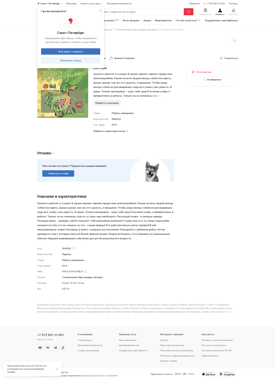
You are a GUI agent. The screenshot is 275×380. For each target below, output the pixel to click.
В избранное (214, 79)
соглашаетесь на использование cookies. (25, 370)
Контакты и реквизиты (214, 345)
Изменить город (70, 60)
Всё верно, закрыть (70, 51)
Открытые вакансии (88, 350)
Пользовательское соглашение (176, 350)
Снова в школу (107, 20)
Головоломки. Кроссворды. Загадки (82, 277)
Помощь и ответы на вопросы (217, 340)
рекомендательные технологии (100, 375)
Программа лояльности (90, 345)
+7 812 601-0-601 (50, 335)
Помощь (233, 3)
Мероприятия (163, 20)
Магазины (71, 3)
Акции (147, 20)
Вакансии (195, 3)
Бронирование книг (129, 345)
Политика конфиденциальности (177, 355)
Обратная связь (210, 355)
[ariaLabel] (57, 369)
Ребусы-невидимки (123, 113)
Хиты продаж (131, 20)
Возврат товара (168, 360)
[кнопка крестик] (100, 10)
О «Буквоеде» (85, 340)
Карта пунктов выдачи (172, 345)
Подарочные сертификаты (221, 20)
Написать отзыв (58, 173)
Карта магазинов (128, 340)
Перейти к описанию (107, 103)
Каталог (164, 340)
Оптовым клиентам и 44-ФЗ (217, 350)
